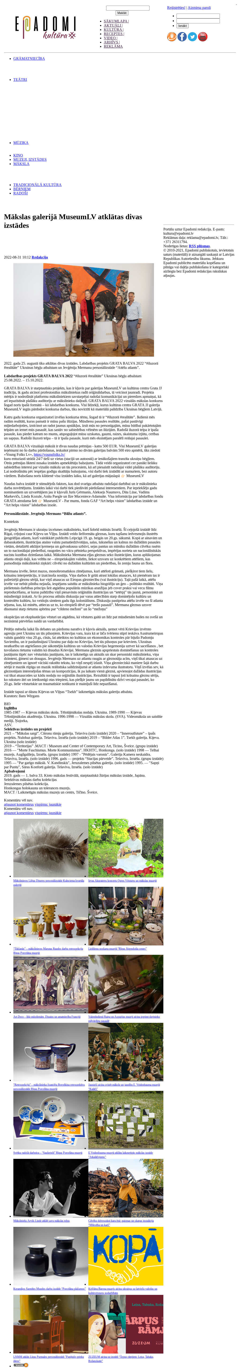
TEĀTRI (20, 80)
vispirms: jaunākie (48, 804)
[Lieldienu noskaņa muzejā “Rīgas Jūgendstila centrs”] (125, 944)
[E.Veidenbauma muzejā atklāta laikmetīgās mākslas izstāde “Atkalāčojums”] (125, 1148)
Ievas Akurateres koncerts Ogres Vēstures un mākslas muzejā (122, 880)
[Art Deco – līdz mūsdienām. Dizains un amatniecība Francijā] (50, 1012)
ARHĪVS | (112, 42)
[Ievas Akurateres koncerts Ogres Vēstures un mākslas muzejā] (125, 876)
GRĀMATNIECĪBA (29, 59)
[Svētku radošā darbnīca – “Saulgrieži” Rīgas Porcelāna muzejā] (50, 1148)
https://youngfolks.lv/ (49, 454)
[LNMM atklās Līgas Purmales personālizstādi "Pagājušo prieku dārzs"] (50, 1352)
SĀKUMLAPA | (116, 21)
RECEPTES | (114, 34)
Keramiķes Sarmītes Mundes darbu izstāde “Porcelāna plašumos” (49, 1288)
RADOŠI (20, 193)
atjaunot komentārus (19, 804)
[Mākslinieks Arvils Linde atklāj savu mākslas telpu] (50, 1216)
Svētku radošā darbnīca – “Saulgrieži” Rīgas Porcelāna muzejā (47, 1152)
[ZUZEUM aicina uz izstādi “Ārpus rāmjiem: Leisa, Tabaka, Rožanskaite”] (125, 1352)
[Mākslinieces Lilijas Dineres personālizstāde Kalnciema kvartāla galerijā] (50, 876)
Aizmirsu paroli (199, 8)
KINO (18, 155)
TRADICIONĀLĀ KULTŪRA (37, 185)
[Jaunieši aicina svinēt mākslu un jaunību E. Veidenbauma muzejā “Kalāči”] (125, 1080)
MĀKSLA (21, 164)
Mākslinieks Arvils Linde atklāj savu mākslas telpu (41, 1220)
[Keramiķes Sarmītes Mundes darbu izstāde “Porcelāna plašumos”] (50, 1284)
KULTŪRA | (114, 30)
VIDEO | (110, 38)
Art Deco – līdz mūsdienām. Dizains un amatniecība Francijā (46, 1016)
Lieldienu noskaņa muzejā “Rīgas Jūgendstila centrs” (117, 948)
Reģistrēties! (176, 8)
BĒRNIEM (21, 189)
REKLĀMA (113, 46)
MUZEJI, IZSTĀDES (30, 160)
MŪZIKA (21, 143)
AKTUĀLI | (113, 25)
